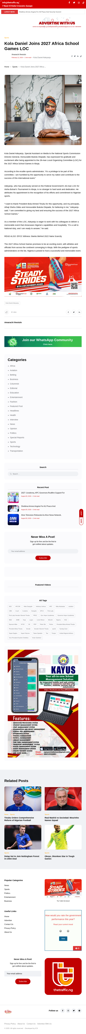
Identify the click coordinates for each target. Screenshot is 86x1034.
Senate (28, 629)
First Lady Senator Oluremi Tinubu (19, 615)
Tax (47, 633)
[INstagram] (79, 2)
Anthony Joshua (41, 606)
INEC (10, 620)
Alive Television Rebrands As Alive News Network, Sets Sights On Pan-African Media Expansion (52, 12)
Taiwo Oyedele (37, 633)
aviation (71, 606)
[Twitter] (74, 2)
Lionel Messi (40, 620)
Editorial (13, 388)
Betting (13, 375)
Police (51, 624)
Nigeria (58, 620)
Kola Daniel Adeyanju (42, 57)
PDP (35, 624)
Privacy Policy (10, 928)
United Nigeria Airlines (66, 633)
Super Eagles (13, 633)
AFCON (17, 606)
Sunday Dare (63, 629)
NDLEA (50, 620)
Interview (14, 420)
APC (50, 606)
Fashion (13, 402)
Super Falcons (25, 633)
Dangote (34, 611)
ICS (36, 1028)
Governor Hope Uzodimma (66, 615)
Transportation (16, 451)
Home (6, 67)
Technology (15, 446)
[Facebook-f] (62, 1010)
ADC (10, 606)
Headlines (14, 411)
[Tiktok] (83, 2)
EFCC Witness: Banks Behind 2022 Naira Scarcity (39, 236)
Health (13, 415)
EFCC (42, 611)
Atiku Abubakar (60, 606)
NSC (65, 620)
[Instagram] (68, 1010)
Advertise (8, 920)
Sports (14, 67)
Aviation (13, 370)
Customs (25, 611)
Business (14, 379)
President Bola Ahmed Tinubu (66, 624)
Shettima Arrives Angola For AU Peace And (38, 506)
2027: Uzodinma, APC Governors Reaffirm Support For (43, 493)
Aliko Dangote (28, 606)
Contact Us (8, 924)
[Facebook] (69, 2)
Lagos (31, 620)
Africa (12, 366)
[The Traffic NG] (16, 1011)
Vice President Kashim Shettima (18, 638)
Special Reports (17, 437)
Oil (29, 624)
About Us (8, 932)
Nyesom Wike (13, 624)
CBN (10, 611)
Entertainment (16, 397)
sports (54, 629)
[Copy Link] (81, 56)
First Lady (50, 611)
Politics (13, 433)
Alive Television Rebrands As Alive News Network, (41, 515)
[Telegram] (79, 1010)
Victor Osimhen (36, 638)
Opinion (13, 428)
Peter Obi (43, 624)
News (12, 424)
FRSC (35, 615)
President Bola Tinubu (16, 629)
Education (14, 393)
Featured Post (16, 406)
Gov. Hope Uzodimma (47, 615)
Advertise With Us (44, 1024)
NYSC (23, 624)
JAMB (17, 620)
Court (17, 611)
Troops (54, 633)
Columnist (14, 384)
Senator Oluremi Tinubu (41, 629)
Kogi (24, 620)
